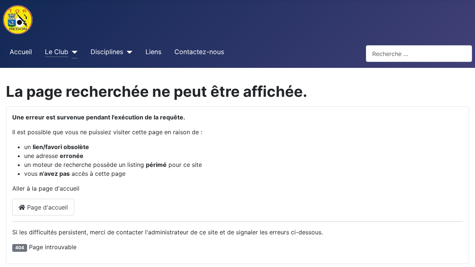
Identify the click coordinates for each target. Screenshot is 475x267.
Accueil (21, 52)
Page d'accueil (46, 207)
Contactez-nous (199, 52)
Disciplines (107, 52)
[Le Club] (73, 52)
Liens (153, 52)
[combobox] (419, 53)
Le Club (56, 52)
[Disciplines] (127, 52)
